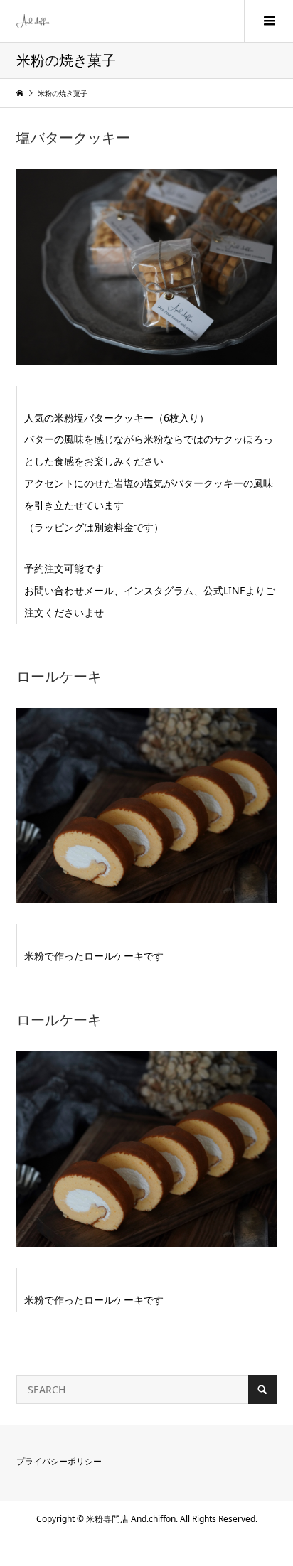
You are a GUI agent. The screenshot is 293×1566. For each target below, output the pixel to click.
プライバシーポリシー (59, 1461)
